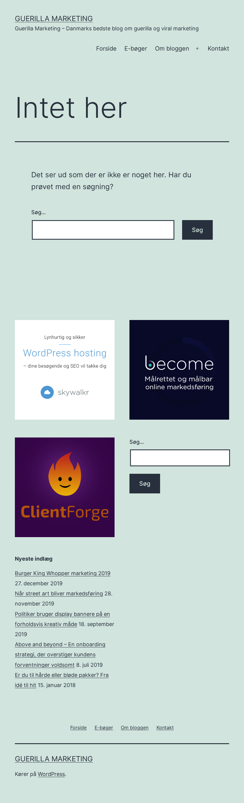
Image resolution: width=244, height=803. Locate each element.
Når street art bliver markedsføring (59, 593)
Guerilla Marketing (54, 18)
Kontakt (218, 48)
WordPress (51, 774)
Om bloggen (172, 48)
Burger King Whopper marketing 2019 (62, 573)
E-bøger (135, 48)
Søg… (38, 212)
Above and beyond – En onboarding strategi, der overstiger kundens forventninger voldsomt (60, 654)
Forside (106, 48)
